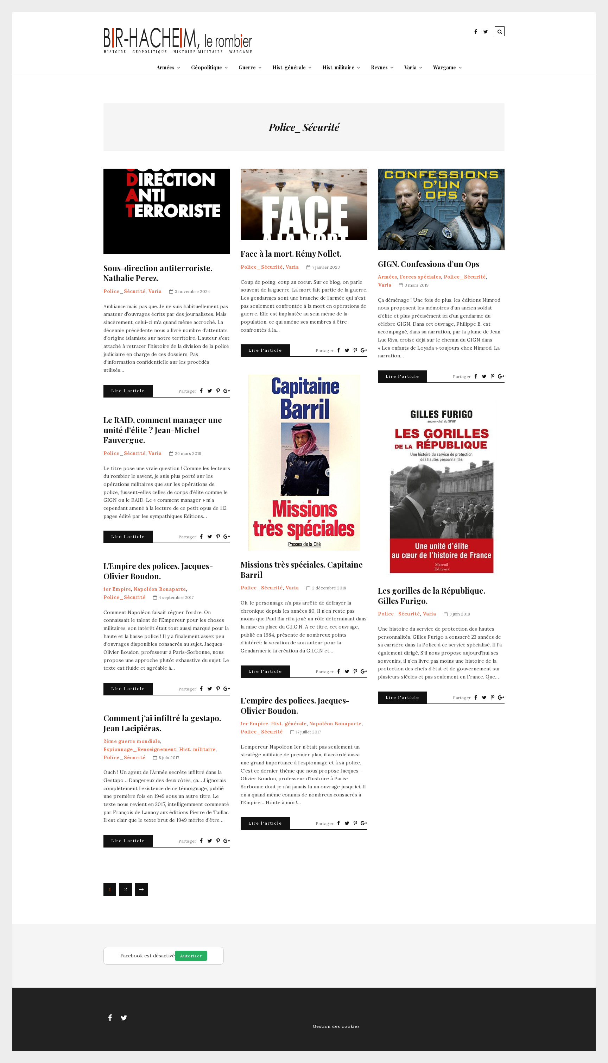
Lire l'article (128, 390)
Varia (410, 67)
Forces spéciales (420, 277)
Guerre (247, 67)
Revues (379, 67)
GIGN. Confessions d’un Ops (428, 264)
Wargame (444, 67)
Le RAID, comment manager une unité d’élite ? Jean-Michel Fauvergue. (162, 430)
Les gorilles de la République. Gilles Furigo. (431, 596)
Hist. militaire (338, 67)
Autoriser (191, 955)
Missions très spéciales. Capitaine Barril (302, 569)
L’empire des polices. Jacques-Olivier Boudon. (295, 705)
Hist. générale (289, 67)
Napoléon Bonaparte (160, 589)
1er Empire (117, 589)
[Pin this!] (218, 391)
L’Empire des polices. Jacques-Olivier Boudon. (158, 571)
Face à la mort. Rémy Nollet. (291, 254)
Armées (166, 67)
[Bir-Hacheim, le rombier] (178, 53)
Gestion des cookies (336, 1026)
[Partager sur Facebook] (201, 391)
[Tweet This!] (209, 391)
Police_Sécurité (124, 291)
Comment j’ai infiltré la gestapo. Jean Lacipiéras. (162, 723)
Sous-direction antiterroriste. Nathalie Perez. (157, 273)
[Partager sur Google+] (226, 391)
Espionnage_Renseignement (139, 749)
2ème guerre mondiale (131, 741)
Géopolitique (206, 67)
